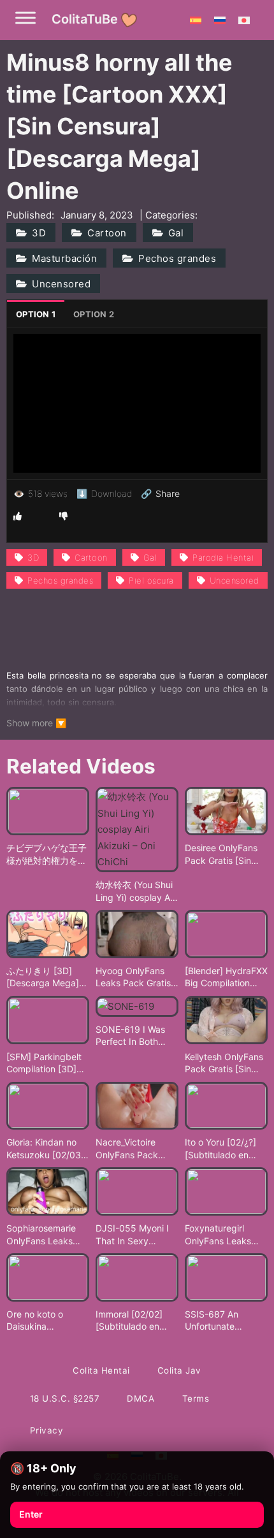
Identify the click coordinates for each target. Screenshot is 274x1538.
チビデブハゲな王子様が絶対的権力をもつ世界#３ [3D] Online (46, 854)
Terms (196, 1398)
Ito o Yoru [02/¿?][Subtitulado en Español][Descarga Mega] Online (224, 1149)
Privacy (47, 1430)
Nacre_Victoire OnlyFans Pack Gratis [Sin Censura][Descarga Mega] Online (137, 1149)
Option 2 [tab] (93, 314)
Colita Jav (179, 1370)
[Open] (25, 17)
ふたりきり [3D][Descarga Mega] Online (42, 977)
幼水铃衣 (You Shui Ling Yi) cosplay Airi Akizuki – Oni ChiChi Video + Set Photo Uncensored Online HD (137, 891)
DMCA (140, 1398)
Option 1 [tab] (35, 314)
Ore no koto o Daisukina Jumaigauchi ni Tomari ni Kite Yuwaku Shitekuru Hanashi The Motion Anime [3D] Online (47, 1321)
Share (160, 494)
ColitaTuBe (85, 19)
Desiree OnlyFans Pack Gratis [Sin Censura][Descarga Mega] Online (225, 854)
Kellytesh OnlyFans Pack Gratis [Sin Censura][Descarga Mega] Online (225, 1063)
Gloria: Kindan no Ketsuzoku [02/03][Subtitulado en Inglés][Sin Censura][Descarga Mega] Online (46, 1149)
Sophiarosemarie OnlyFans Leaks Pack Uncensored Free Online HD (43, 1235)
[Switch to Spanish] (196, 19)
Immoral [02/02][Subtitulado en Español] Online (129, 1321)
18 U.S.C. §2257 (65, 1398)
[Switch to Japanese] (244, 19)
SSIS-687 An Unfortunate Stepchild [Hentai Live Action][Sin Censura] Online (221, 1321)
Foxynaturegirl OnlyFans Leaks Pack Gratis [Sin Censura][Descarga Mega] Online (225, 1235)
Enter (31, 1514)
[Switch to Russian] (220, 19)
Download (104, 493)
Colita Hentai (101, 1370)
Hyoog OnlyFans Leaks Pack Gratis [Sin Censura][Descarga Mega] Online (133, 977)
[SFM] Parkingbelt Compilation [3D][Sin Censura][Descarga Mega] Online (44, 1063)
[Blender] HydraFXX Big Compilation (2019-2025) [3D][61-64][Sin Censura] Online (226, 977)
